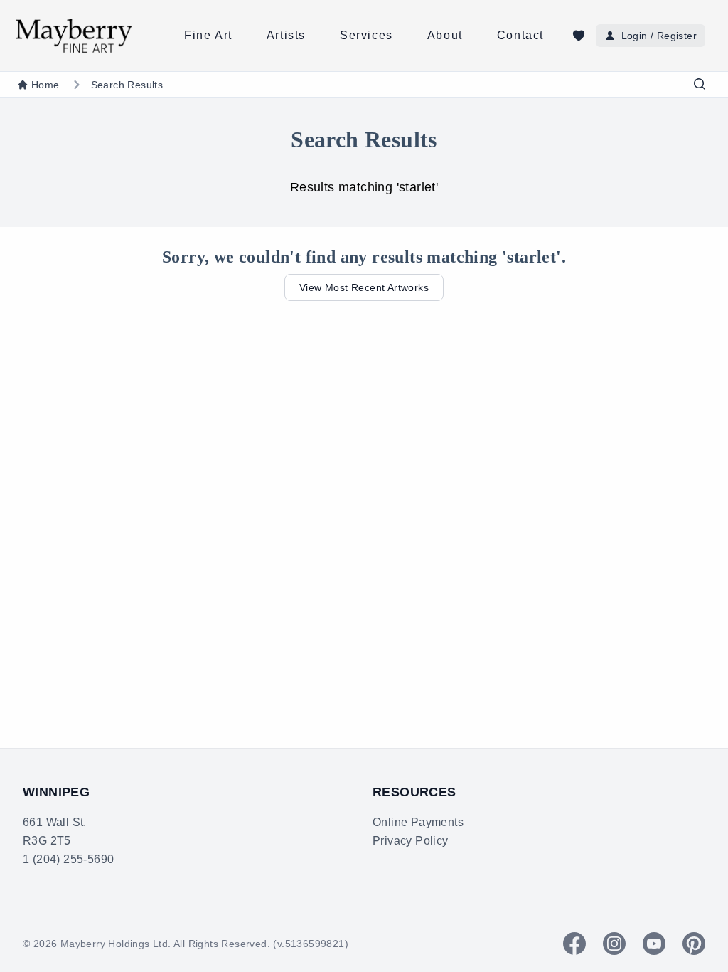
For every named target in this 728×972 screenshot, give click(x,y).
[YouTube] (654, 943)
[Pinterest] (693, 943)
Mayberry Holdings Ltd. (115, 943)
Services (366, 35)
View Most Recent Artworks (364, 287)
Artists (286, 35)
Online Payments (418, 822)
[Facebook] (574, 943)
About (445, 35)
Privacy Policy (411, 841)
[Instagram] (614, 943)
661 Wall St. (55, 822)
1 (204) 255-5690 (68, 859)
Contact (520, 35)
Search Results (127, 84)
